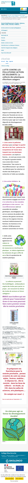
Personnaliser (14, 481)
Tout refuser (19, 478)
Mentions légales (10, 455)
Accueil (9, 15)
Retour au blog (5, 65)
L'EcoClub (22, 16)
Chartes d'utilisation (20, 455)
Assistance (4, 456)
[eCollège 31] (23, 9)
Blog (26, 16)
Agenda (11, 61)
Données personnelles (13, 456)
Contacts (3, 455)
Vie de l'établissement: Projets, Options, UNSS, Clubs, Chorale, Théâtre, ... (13, 16)
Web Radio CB (4, 35)
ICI (21, 399)
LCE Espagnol (4, 30)
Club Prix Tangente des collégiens (9, 47)
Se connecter (23, 12)
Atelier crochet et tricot (7, 42)
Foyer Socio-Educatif (6, 52)
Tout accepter (10, 478)
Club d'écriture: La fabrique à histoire (10, 45)
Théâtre (3, 40)
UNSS (2, 50)
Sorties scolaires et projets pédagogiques (11, 27)
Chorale (3, 37)
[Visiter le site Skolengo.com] (14, 462)
